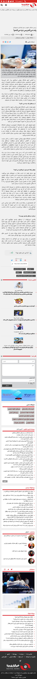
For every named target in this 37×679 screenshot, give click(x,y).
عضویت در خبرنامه (30, 657)
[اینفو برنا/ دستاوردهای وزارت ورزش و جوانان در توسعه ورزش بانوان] (18, 582)
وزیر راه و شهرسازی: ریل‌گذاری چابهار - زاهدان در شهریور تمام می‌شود (19, 478)
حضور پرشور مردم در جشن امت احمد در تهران (22, 467)
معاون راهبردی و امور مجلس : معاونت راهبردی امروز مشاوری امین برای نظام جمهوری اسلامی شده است (18, 464)
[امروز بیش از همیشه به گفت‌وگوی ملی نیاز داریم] (31, 561)
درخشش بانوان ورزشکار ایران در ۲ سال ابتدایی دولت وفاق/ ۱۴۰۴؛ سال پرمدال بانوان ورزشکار (19, 512)
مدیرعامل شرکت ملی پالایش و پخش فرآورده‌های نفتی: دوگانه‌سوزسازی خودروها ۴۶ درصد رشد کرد (20, 452)
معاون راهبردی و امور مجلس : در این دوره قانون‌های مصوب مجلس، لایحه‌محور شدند (18, 438)
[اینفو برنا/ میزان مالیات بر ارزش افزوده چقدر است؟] (18, 605)
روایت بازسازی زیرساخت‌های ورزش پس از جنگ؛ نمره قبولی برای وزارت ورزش (18, 496)
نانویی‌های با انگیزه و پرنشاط (26, 469)
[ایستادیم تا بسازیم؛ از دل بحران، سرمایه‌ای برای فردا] (31, 538)
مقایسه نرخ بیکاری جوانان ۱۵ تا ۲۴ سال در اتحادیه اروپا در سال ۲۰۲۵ (18, 641)
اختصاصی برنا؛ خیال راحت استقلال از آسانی (23, 507)
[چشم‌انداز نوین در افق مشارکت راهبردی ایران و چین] (31, 546)
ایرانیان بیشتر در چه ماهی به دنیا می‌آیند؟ (23, 619)
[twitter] (10, 42)
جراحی (29, 269)
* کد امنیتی (32, 378)
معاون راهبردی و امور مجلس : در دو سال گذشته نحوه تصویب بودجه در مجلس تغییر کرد (18, 472)
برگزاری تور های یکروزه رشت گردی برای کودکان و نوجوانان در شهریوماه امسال (18, 348)
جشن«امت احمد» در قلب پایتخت (25, 435)
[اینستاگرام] (6, 1)
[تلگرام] (8, 1)
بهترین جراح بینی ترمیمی (26, 416)
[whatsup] (8, 42)
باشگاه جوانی (29, 38)
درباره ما (21, 654)
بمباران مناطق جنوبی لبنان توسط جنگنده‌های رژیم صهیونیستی (18, 449)
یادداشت (32, 532)
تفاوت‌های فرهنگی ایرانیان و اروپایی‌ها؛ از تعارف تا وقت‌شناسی (18, 634)
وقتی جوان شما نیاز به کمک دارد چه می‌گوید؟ (22, 632)
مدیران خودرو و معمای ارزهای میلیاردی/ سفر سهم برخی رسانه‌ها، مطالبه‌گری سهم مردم (20, 504)
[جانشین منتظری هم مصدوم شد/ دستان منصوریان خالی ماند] (18, 313)
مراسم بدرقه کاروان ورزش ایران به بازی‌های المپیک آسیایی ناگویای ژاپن (19, 442)
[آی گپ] (1, 1)
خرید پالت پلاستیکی (28, 409)
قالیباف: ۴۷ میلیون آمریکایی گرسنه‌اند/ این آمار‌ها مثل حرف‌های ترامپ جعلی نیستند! (18, 522)
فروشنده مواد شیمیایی (27, 412)
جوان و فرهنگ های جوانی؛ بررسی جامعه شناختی (21, 636)
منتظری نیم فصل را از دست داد (27, 334)
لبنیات (17, 272)
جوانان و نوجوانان (20, 38)
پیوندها (15, 654)
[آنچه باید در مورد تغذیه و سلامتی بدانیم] (18, 301)
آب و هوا (20, 657)
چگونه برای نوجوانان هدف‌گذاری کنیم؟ (24, 617)
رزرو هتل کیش (14, 412)
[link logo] (29, 5)
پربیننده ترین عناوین (29, 429)
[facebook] (3, 42)
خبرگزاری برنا (14, 80)
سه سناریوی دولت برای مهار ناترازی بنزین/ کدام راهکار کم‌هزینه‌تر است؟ (20, 624)
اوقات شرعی (12, 657)
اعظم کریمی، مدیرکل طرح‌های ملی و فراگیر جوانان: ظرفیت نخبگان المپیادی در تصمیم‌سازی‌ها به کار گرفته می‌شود (19, 516)
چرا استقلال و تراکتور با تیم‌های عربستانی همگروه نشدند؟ (19, 638)
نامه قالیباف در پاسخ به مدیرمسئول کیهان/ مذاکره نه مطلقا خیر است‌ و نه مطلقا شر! (18, 500)
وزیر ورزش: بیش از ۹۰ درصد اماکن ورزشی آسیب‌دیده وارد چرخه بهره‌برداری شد (18, 526)
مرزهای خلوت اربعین (14, 409)
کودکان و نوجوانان (28, 272)
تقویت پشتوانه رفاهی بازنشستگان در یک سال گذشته (20, 509)
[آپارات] (4, 1)
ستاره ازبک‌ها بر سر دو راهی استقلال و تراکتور (22, 433)
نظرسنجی (4, 657)
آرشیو (5, 481)
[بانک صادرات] (18, 395)
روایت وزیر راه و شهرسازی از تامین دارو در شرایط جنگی (20, 475)
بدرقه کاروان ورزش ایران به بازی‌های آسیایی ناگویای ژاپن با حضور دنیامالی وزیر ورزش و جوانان (19, 456)
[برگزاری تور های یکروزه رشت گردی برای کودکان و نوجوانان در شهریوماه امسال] (18, 340)
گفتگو (27, 532)
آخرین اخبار (19, 429)
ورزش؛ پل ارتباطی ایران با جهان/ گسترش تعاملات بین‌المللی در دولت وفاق (18, 492)
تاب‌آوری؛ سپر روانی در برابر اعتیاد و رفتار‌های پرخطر (21, 644)
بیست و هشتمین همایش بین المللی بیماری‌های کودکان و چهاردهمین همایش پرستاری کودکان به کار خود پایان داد (18, 293)
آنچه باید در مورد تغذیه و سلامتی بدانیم (24, 306)
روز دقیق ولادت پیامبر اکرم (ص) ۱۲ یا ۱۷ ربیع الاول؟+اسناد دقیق (18, 519)
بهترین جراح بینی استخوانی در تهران (23, 419)
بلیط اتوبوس (30, 423)
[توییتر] (11, 1)
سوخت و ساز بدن (18, 269)
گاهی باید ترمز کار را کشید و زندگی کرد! (24, 627)
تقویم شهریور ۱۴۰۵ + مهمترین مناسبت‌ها (23, 630)
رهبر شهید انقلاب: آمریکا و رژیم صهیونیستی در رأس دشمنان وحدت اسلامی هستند (19, 446)
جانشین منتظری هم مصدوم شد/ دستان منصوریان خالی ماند (19, 320)
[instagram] (5, 570)
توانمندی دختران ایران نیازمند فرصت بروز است (22, 646)
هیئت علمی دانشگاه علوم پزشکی (25, 276)
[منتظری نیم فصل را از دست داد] (18, 327)
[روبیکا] (13, 1)
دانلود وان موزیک (19, 423)
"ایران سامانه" (14, 677)
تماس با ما (29, 654)
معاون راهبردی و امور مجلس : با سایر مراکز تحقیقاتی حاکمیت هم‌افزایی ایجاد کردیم (18, 460)
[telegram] (5, 42)
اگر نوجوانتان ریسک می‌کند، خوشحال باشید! (22, 621)
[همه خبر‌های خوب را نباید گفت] (31, 553)
